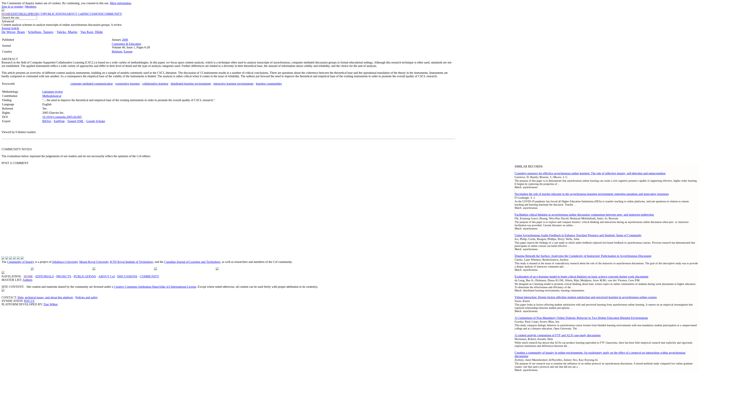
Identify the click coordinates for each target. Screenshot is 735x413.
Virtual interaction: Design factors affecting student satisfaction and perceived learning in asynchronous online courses (586, 297)
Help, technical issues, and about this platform (45, 297)
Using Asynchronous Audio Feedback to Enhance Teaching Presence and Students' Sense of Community (578, 235)
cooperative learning (127, 83)
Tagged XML (75, 121)
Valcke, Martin (67, 32)
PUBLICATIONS (85, 276)
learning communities (269, 83)
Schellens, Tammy (41, 32)
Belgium (117, 51)
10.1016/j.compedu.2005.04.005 (62, 117)
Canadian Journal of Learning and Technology (192, 261)
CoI (106, 276)
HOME (28, 276)
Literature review (52, 91)
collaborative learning (155, 83)
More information (120, 3)
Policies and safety (86, 297)
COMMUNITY (149, 276)
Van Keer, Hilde (91, 32)
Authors (27, 279)
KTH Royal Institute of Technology (131, 261)
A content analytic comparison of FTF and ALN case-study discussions (558, 335)
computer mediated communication (91, 83)
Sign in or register (12, 6)
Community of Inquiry (20, 261)
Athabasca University (65, 261)
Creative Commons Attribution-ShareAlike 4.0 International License (155, 286)
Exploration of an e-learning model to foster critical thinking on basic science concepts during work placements (581, 276)
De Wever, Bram (13, 32)
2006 (125, 39)
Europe (128, 51)
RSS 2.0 (29, 300)
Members (30, 6)
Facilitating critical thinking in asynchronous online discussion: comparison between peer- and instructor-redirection (584, 214)
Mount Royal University (94, 261)
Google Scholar (95, 121)
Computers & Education (126, 44)
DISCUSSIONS (127, 276)
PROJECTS (63, 276)
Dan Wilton (51, 304)
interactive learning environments (233, 83)
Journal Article (10, 28)
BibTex (46, 121)
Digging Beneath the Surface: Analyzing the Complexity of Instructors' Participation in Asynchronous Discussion (583, 256)
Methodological (51, 96)
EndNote (59, 121)
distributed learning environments (191, 83)
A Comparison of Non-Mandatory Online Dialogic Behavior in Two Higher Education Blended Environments (581, 318)
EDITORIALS (44, 276)
